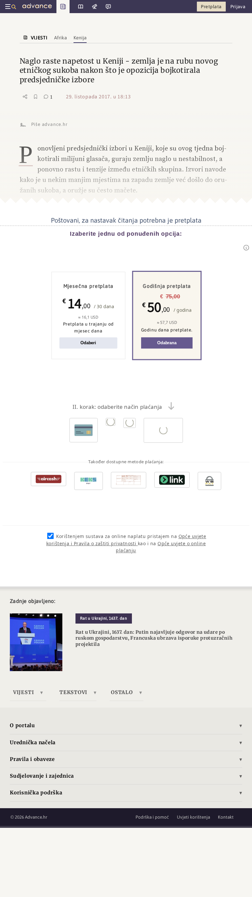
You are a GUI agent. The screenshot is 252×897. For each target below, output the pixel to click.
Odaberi (88, 343)
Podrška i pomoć (152, 817)
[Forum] (108, 6)
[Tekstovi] (78, 6)
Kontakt (226, 817)
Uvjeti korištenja (193, 817)
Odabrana (167, 343)
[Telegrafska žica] (94, 6)
